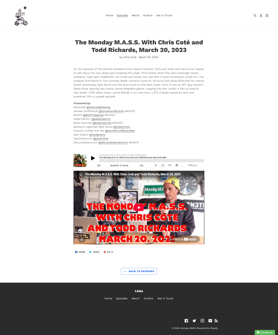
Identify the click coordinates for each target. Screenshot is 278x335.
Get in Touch (165, 298)
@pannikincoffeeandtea (120, 130)
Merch (135, 298)
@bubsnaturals (102, 122)
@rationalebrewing (98, 107)
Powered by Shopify (207, 328)
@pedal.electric (101, 118)
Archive (148, 298)
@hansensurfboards (111, 111)
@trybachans (122, 126)
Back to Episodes (141, 271)
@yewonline (100, 138)
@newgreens (97, 134)
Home (108, 298)
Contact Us (266, 332)
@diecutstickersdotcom (113, 142)
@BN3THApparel (93, 115)
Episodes (121, 298)
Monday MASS (188, 328)
